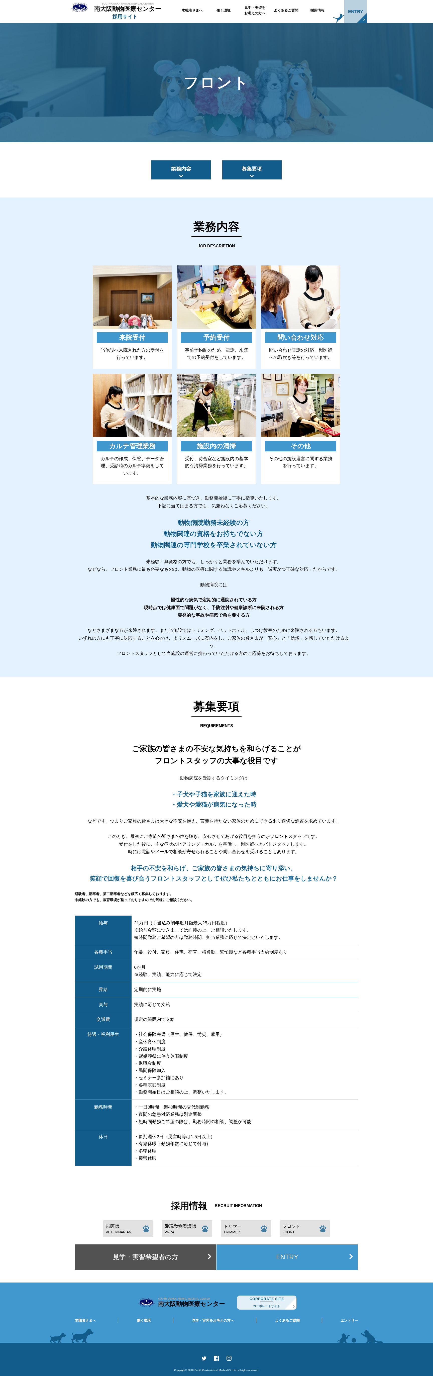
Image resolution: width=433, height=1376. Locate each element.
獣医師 (118, 1229)
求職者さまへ (192, 10)
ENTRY (355, 11)
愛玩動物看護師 (180, 1229)
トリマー (233, 1229)
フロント (291, 1229)
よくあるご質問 (286, 10)
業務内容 (181, 168)
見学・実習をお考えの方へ (254, 10)
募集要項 (252, 168)
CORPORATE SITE (267, 1302)
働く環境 (223, 10)
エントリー (349, 1320)
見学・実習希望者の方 (145, 1257)
